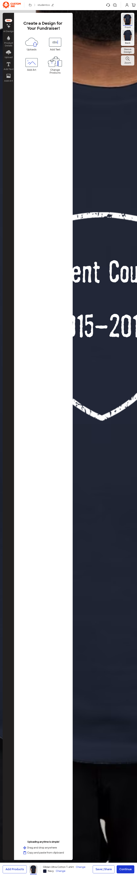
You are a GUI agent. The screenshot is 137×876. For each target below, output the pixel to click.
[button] (8, 26)
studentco (44, 5)
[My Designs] (30, 5)
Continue (125, 869)
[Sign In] (127, 5)
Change (80, 867)
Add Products (15, 869)
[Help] (108, 5)
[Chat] (114, 5)
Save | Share (104, 869)
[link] (12, 5)
